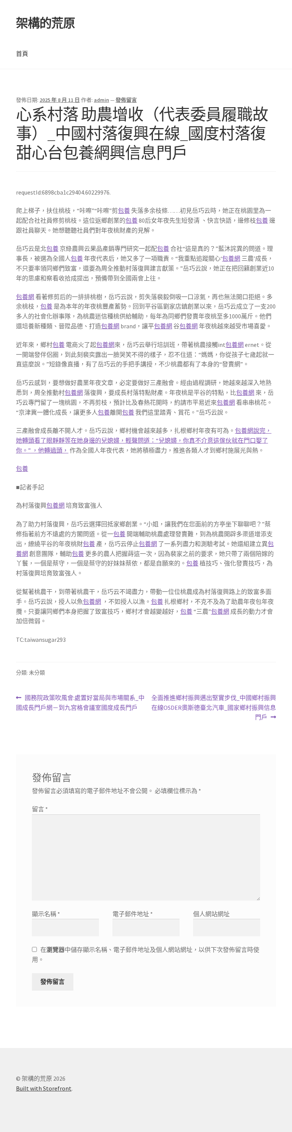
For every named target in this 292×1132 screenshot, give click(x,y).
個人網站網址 (211, 914)
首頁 (22, 53)
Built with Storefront (43, 1088)
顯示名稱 (46, 914)
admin (101, 100)
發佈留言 (126, 100)
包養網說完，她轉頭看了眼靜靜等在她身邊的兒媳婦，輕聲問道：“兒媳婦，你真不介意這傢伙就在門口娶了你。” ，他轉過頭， (143, 440)
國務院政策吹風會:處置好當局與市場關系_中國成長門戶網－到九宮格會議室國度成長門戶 (80, 703)
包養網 (231, 258)
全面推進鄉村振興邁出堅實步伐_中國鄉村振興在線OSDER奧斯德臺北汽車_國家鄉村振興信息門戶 (213, 708)
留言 (40, 809)
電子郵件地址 (133, 914)
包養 (124, 210)
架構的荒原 (45, 23)
